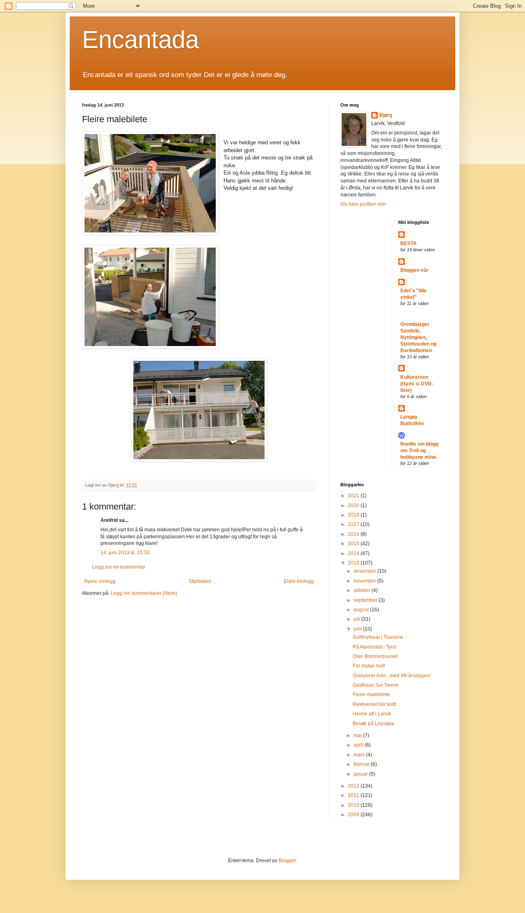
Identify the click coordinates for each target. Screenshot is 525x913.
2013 (354, 563)
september (366, 600)
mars (360, 755)
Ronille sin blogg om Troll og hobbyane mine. (419, 450)
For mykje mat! (369, 666)
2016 (354, 534)
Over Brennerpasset (375, 656)
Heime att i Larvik (372, 714)
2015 (354, 543)
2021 (354, 496)
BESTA (408, 243)
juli (357, 619)
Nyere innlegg (100, 581)
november (365, 581)
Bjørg (385, 115)
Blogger (287, 860)
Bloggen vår (414, 270)
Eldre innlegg (299, 581)
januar (361, 774)
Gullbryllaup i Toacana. (378, 637)
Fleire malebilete (371, 694)
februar (362, 764)
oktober (363, 590)
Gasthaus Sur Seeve (376, 685)
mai (358, 735)
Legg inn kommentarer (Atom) (144, 593)
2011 (354, 795)
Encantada (140, 39)
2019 (354, 515)
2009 (354, 814)
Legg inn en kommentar (118, 567)
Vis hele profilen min (363, 204)
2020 (354, 505)
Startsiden (200, 581)
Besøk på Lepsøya (373, 723)
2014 (354, 553)
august (362, 609)
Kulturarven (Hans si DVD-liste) (416, 383)
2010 (354, 805)
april (359, 745)
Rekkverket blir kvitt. (375, 704)
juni (358, 629)
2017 (354, 524)
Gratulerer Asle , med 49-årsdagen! (392, 675)
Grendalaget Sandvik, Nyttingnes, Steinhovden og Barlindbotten (418, 337)
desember (365, 571)
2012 (354, 786)
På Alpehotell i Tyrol (375, 647)
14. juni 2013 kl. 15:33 (125, 553)
